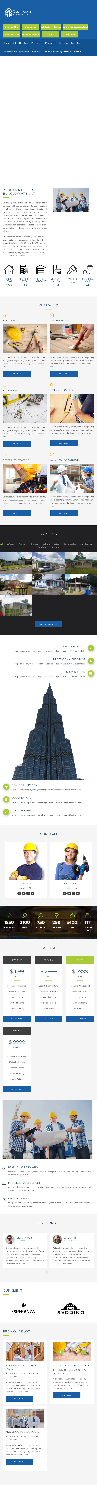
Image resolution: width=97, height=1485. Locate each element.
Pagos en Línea (12, 34)
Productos (50, 43)
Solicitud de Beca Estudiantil (75, 27)
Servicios (63, 43)
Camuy (34, 544)
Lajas (56, 544)
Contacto (37, 52)
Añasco (11, 544)
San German (86, 544)
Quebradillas (69, 544)
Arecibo (23, 544)
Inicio (6, 43)
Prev (60, 1352)
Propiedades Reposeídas (16, 52)
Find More (17, 374)
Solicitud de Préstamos (51, 27)
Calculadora (69, 34)
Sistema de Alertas (31, 34)
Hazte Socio (30, 27)
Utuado (55, 547)
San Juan (42, 547)
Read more (19, 1398)
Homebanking (11, 27)
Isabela (46, 544)
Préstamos (36, 43)
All (1, 544)
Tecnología (76, 43)
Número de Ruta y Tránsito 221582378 (63, 52)
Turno (50, 34)
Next (84, 1352)
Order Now (16, 1019)
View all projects (48, 624)
